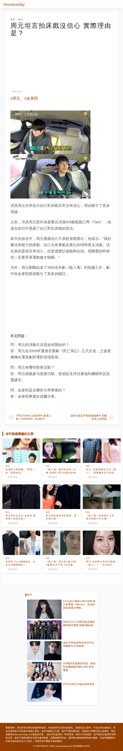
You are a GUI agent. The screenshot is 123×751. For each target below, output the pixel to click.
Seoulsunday (14, 4)
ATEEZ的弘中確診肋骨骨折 (78, 684)
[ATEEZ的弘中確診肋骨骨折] (44, 692)
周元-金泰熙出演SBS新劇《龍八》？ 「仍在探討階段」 (100, 563)
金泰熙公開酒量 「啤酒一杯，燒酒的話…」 (20, 471)
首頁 (12, 19)
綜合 (20, 19)
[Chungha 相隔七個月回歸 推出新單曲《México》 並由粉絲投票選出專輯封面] (44, 609)
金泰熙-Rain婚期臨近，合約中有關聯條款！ (21, 563)
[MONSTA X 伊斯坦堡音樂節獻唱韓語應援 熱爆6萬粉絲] (44, 630)
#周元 (15, 98)
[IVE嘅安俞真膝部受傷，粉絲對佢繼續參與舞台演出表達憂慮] (44, 671)
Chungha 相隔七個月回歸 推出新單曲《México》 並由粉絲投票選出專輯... (79, 604)
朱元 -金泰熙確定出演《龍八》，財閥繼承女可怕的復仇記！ (101, 471)
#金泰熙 (31, 98)
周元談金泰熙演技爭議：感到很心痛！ (61, 517)
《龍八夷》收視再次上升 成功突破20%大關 (100, 517)
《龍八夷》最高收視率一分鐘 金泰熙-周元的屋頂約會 (61, 471)
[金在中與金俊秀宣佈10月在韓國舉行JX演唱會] (44, 650)
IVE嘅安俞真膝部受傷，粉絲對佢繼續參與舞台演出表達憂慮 (79, 666)
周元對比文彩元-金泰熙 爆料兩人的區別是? (21, 517)
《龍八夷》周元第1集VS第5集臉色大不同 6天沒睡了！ (61, 563)
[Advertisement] (61, 60)
